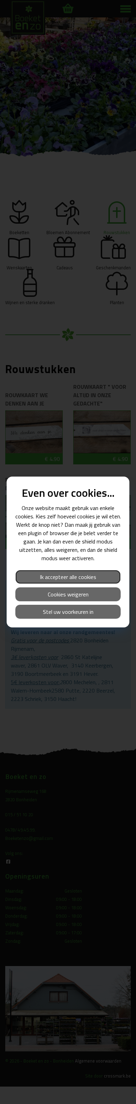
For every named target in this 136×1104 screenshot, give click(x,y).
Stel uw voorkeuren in (68, 612)
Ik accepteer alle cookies (68, 577)
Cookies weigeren (68, 594)
